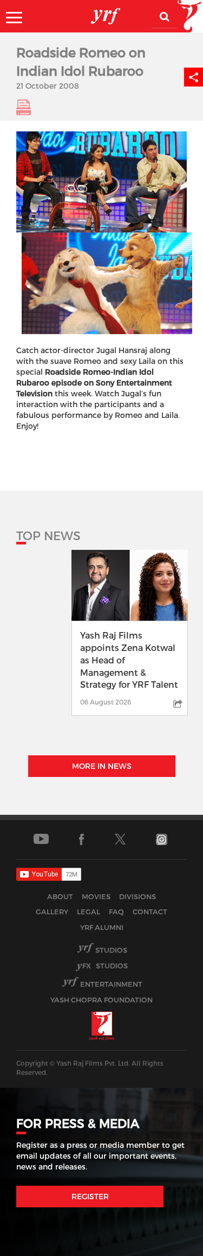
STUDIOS (105, 965)
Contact (150, 911)
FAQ (116, 911)
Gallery (52, 911)
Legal (88, 911)
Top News (48, 535)
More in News (102, 765)
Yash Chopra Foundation (101, 999)
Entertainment (111, 984)
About (60, 896)
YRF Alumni (101, 927)
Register (90, 1196)
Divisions (137, 896)
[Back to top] (168, 1245)
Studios (111, 950)
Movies (96, 896)
